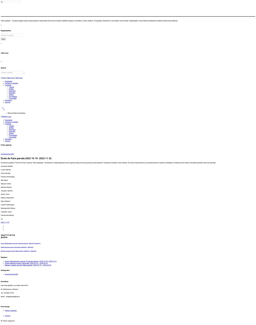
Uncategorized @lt (7, 154)
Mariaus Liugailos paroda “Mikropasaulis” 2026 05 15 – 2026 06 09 (18, 251)
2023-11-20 (5, 222)
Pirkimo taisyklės (11, 311)
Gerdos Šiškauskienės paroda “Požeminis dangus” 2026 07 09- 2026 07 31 (20, 243)
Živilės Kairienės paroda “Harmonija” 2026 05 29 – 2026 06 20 (17, 247)
